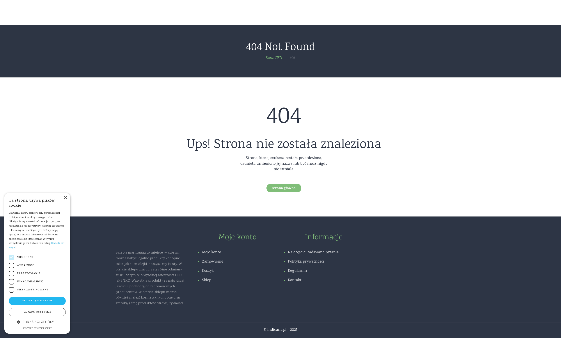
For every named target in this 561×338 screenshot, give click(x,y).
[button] (37, 322)
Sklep (206, 280)
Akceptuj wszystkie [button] (37, 301)
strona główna (284, 188)
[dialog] (37, 263)
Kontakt (295, 280)
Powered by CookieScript (37, 329)
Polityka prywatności (306, 262)
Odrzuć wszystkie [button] (37, 312)
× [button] (65, 197)
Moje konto (211, 252)
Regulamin (297, 271)
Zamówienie (212, 262)
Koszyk (208, 271)
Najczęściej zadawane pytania (313, 252)
